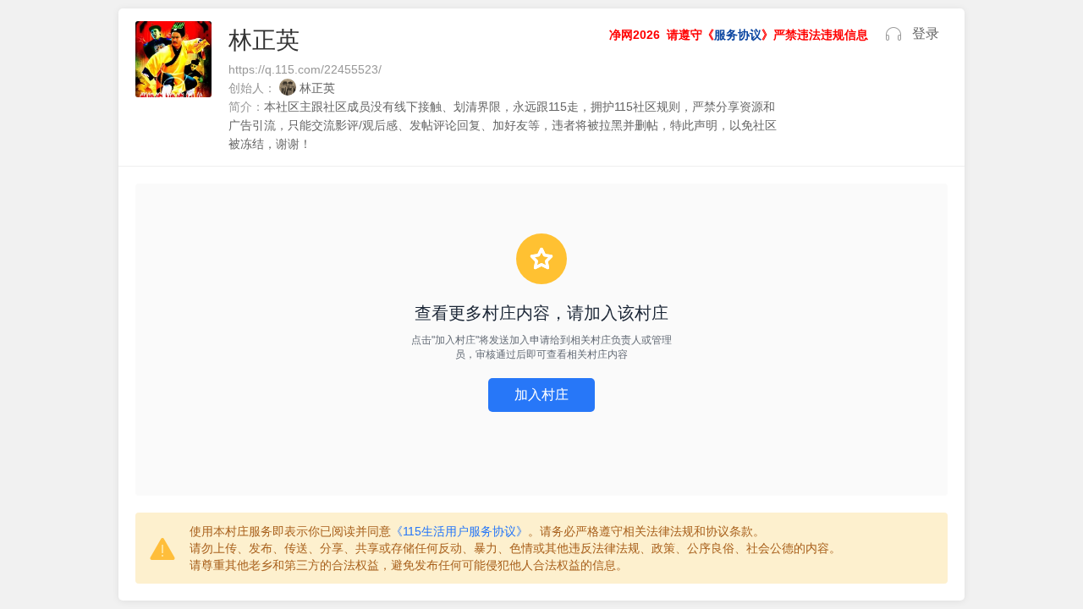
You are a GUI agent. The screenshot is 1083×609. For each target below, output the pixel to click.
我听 (893, 34)
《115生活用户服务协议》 (459, 531)
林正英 (317, 88)
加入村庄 (541, 394)
